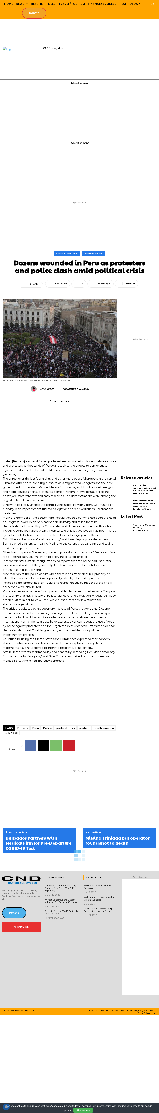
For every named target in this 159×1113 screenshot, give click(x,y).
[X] (43, 745)
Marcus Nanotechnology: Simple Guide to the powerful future (98, 910)
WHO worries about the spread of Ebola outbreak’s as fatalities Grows (144, 504)
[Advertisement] (119, 48)
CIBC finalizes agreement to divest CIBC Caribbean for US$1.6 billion (144, 489)
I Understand (83, 1110)
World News (93, 253)
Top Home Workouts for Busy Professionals (97, 886)
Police (47, 728)
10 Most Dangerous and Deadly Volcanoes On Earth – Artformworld (62, 901)
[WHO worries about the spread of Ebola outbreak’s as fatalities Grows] (126, 504)
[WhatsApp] (56, 745)
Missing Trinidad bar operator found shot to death (118, 840)
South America (67, 253)
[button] (152, 4)
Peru (35, 728)
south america (104, 728)
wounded (11, 732)
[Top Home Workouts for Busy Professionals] (126, 527)
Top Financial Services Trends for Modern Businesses (98, 898)
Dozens (22, 728)
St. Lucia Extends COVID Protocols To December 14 (61, 912)
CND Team (46, 389)
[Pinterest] (69, 745)
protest (84, 728)
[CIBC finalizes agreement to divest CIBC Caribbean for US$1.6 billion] (126, 489)
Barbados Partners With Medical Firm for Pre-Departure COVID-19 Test (39, 843)
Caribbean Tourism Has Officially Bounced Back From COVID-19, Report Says (60, 888)
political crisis (65, 728)
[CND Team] (34, 389)
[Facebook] (30, 745)
